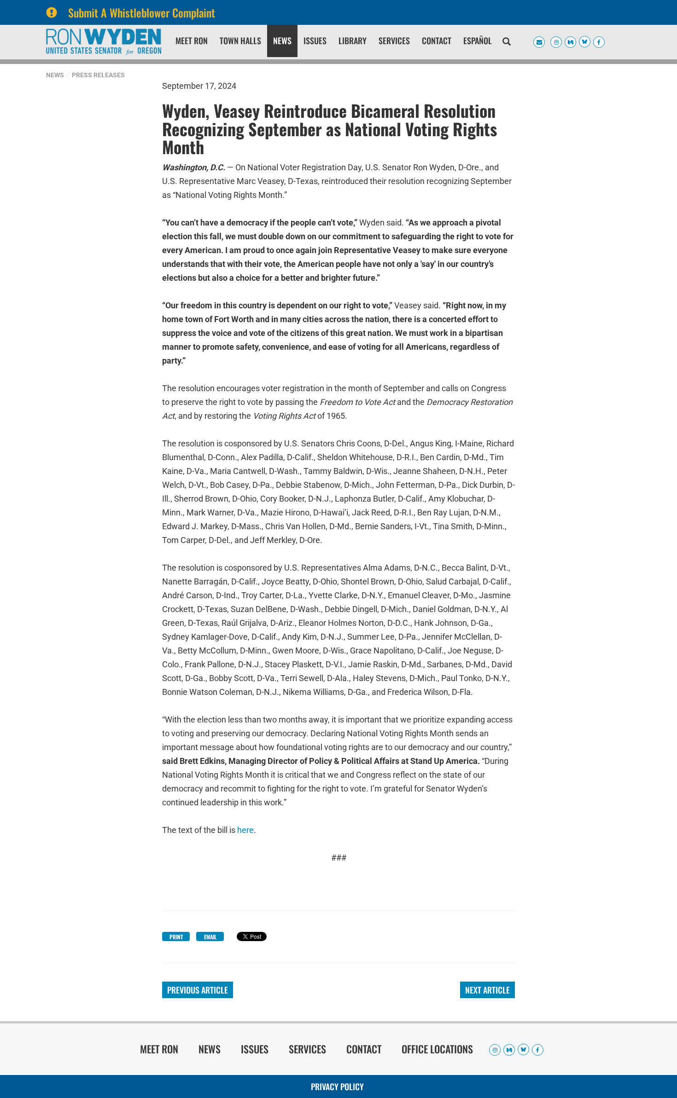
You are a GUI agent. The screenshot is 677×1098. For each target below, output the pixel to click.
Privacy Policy (337, 1086)
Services (394, 40)
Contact (436, 40)
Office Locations (437, 1048)
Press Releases (98, 75)
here (245, 830)
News (282, 40)
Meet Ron (191, 40)
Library (352, 40)
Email (210, 937)
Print (176, 937)
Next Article (487, 990)
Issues (315, 40)
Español (477, 40)
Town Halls (240, 40)
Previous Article (197, 990)
